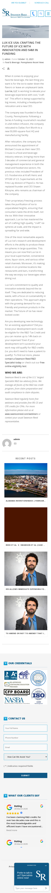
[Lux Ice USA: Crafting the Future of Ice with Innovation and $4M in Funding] (25, 31)
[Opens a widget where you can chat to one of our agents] (31, 877)
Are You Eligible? (18, 3)
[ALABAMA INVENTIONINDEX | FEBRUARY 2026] (25, 480)
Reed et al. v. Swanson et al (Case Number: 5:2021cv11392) (26, 545)
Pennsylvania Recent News (32, 62)
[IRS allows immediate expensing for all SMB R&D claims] (25, 569)
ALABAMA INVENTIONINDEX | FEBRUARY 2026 (26, 501)
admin (7, 59)
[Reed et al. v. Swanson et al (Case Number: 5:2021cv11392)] (25, 524)
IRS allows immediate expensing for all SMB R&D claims (26, 589)
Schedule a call (42, 3)
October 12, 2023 (25, 59)
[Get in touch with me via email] (15, 444)
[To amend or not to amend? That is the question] (25, 613)
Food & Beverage (12, 62)
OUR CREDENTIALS (20, 663)
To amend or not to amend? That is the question (26, 633)
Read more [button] (12, 830)
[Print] (9, 68)
